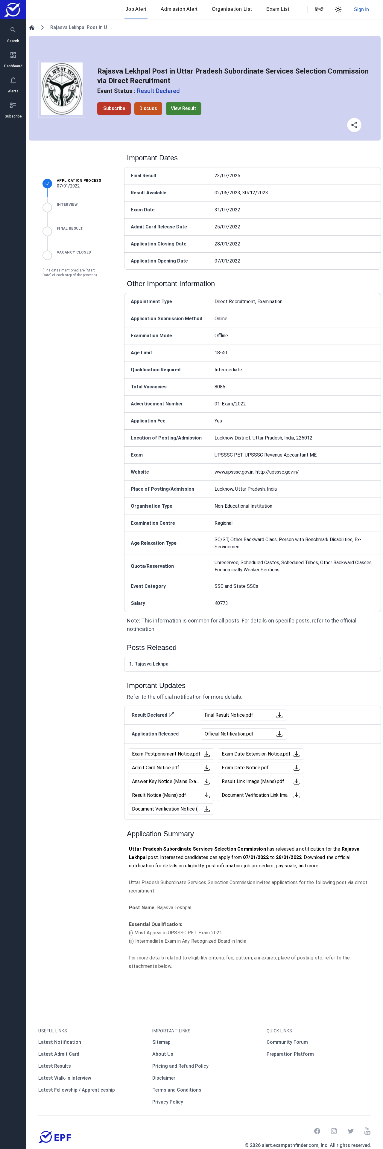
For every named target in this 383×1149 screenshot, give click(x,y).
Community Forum (287, 1042)
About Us (162, 1054)
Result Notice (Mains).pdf (159, 795)
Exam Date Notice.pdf (245, 767)
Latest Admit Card (58, 1054)
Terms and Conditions (176, 1090)
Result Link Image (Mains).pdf (253, 781)
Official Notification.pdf (229, 734)
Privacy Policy (167, 1102)
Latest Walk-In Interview (64, 1078)
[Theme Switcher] (338, 9)
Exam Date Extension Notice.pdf (256, 754)
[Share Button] (354, 125)
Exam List (277, 9)
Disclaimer (163, 1078)
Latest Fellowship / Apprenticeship (76, 1090)
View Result (183, 108)
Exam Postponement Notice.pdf (166, 754)
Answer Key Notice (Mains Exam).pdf (166, 781)
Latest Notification (59, 1042)
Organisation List (232, 9)
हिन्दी (318, 9)
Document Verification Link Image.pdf (256, 795)
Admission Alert (179, 9)
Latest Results (54, 1066)
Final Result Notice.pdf (229, 715)
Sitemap (161, 1042)
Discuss (148, 108)
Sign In (361, 9)
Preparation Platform (290, 1054)
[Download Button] (279, 715)
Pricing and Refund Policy (180, 1066)
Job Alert (136, 9)
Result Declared (149, 715)
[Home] (32, 27)
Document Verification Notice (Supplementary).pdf (166, 809)
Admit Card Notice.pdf (155, 767)
